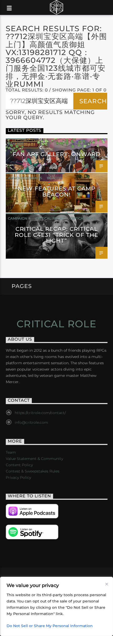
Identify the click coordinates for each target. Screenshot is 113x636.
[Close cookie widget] (106, 584)
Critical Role (82, 218)
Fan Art (16, 144)
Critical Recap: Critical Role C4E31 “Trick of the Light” (56, 235)
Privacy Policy (18, 477)
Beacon (55, 178)
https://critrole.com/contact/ (40, 412)
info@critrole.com (31, 422)
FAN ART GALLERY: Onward (57, 154)
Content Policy (19, 465)
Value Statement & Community (34, 458)
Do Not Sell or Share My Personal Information (50, 625)
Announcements (25, 178)
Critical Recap (50, 218)
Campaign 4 (19, 218)
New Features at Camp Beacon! (57, 191)
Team (11, 452)
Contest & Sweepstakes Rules (32, 471)
